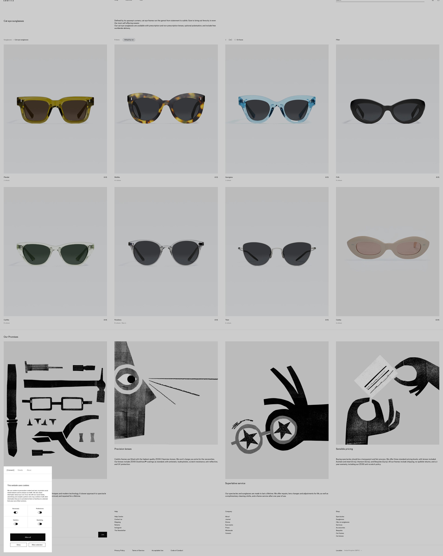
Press (227, 528)
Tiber (227, 320)
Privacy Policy (119, 550)
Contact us (118, 519)
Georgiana (229, 177)
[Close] (440, 3)
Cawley (338, 320)
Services (339, 525)
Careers (228, 533)
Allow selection (37, 545)
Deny (18, 545)
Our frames (340, 533)
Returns (117, 525)
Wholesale (229, 530)
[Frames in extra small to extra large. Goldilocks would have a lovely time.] (221, 3)
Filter (338, 40)
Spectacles (340, 517)
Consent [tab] (10, 470)
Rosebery (117, 320)
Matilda (117, 177)
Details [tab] (20, 470)
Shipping (117, 522)
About (227, 517)
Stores (227, 522)
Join (102, 535)
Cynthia (6, 320)
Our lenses (340, 536)
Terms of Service (138, 550)
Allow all (28, 537)
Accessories (340, 528)
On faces (240, 40)
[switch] (40, 512)
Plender (6, 177)
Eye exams (229, 525)
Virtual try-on (129, 40)
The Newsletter (120, 530)
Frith (337, 177)
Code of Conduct (177, 550)
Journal (227, 519)
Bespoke (339, 530)
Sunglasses (8, 40)
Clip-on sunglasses (342, 522)
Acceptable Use (157, 550)
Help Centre (118, 517)
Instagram (117, 528)
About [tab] (29, 470)
